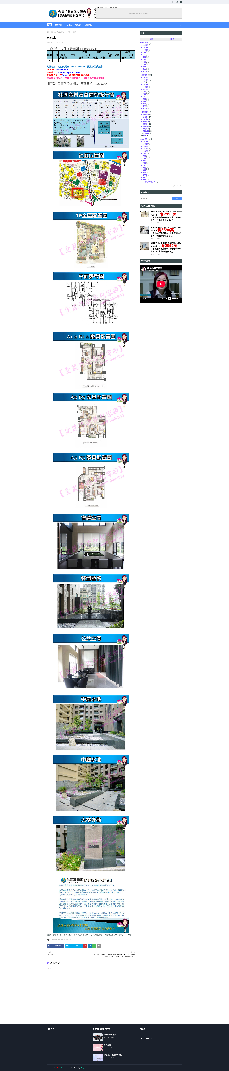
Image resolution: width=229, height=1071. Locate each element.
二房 (144, 57)
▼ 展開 (150, 39)
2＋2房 (145, 146)
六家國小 (145, 119)
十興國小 (145, 122)
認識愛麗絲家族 (110, 1035)
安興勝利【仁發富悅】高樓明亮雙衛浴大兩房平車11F (166, 247)
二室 (144, 55)
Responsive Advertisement (139, 13)
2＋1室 (145, 45)
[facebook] (172, 1)
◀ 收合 (171, 39)
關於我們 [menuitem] (58, 25)
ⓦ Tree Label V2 (177, 186)
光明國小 (145, 117)
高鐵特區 (145, 131)
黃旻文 (50, 42)
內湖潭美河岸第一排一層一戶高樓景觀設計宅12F (166, 231)
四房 (144, 64)
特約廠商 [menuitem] (78, 25)
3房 (144, 82)
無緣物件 (144, 139)
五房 (144, 59)
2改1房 (145, 77)
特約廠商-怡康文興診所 (113, 1055)
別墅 (144, 62)
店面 (144, 69)
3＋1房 (145, 50)
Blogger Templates (86, 1068)
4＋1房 (145, 89)
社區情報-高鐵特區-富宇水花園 (60, 32)
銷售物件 (144, 43)
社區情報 (144, 112)
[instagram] (176, 1)
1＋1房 (145, 141)
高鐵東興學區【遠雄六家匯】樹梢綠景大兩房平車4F (166, 216)
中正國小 (145, 114)
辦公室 (145, 71)
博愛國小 (145, 124)
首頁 (48, 32)
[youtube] (181, 1)
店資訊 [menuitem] (69, 25)
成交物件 (144, 75)
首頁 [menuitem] (50, 25)
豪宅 (144, 106)
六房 (144, 163)
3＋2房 (145, 87)
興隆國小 (145, 129)
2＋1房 (145, 47)
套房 (144, 66)
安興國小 (145, 126)
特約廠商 (107, 1045)
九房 (144, 156)
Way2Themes (65, 1068)
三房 (144, 52)
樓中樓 (145, 175)
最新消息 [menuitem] (88, 25)
